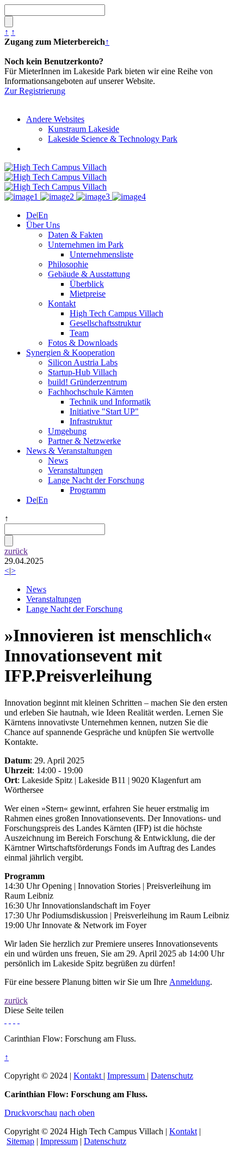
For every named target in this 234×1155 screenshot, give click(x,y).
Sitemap (20, 1141)
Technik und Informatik (110, 401)
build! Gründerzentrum (87, 382)
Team (79, 333)
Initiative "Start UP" (104, 411)
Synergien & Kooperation (70, 352)
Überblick (87, 283)
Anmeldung (189, 981)
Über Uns (43, 225)
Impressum (127, 1075)
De (31, 215)
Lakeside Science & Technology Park (112, 138)
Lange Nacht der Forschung (96, 480)
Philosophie (68, 264)
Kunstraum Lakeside (83, 129)
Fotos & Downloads (83, 342)
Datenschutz (172, 1075)
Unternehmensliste (101, 254)
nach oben (77, 1112)
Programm (88, 490)
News (58, 460)
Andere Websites (55, 119)
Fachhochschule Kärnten (90, 391)
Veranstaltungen (75, 470)
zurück (16, 551)
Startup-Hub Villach (82, 372)
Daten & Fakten (75, 234)
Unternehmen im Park (86, 244)
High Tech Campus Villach (116, 313)
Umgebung (67, 431)
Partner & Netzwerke (84, 441)
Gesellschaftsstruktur (105, 323)
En (43, 215)
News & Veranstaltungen (69, 450)
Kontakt (62, 303)
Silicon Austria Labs (83, 362)
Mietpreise (88, 293)
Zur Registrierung (34, 90)
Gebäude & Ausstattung (89, 274)
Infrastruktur (91, 421)
